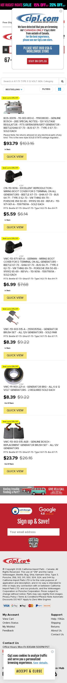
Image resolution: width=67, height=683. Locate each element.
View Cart (8, 619)
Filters (46, 89)
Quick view (15, 156)
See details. (40, 662)
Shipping (55, 622)
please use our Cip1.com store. (38, 40)
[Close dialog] (60, 11)
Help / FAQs (57, 619)
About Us (56, 630)
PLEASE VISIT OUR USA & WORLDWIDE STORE (37, 49)
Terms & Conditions (28, 596)
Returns (55, 626)
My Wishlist (9, 626)
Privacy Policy (9, 596)
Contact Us (57, 634)
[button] (59, 89)
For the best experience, (38, 36)
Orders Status (10, 622)
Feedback (8, 630)
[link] (37, 18)
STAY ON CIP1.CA (38, 61)
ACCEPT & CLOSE (29, 671)
